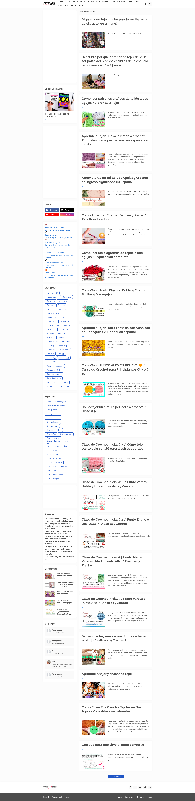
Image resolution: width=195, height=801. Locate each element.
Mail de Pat (52, 342)
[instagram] (150, 787)
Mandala (67, 342)
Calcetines (64, 309)
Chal (64, 317)
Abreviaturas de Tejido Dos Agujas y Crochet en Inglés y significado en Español (115, 180)
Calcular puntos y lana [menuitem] (98, 2)
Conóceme (129, 797)
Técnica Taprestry (53, 471)
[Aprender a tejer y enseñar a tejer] (93, 690)
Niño (61, 354)
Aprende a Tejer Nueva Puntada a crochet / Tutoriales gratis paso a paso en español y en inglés (116, 140)
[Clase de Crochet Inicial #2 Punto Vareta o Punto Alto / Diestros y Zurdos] (93, 619)
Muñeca (51, 350)
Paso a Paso (50, 273)
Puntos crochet (53, 370)
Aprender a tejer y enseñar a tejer (107, 674)
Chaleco (51, 321)
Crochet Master (52, 426)
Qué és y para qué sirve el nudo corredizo (113, 745)
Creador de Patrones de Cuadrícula (57, 115)
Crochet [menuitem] (62, 6)
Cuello (67, 325)
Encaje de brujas (53, 446)
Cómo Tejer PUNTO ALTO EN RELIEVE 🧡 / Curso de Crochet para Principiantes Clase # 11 (115, 369)
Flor (61, 333)
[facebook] (130, 787)
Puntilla (51, 362)
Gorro (50, 338)
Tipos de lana (65, 466)
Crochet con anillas (54, 430)
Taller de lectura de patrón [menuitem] (70, 2)
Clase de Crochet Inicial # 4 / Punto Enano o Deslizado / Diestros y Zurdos (115, 521)
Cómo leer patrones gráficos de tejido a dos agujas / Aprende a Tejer (115, 101)
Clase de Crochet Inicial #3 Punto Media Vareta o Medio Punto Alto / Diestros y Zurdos (112, 561)
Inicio (120, 797)
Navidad (64, 350)
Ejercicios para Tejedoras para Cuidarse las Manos (64, 612)
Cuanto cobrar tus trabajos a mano (57, 442)
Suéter (51, 382)
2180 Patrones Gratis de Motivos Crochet (65, 575)
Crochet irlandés (66, 434)
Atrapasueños (53, 297)
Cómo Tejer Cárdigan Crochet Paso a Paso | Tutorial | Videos (65, 585)
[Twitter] (135, 787)
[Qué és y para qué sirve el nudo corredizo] (93, 761)
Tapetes (63, 382)
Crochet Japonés (53, 422)
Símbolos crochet (53, 454)
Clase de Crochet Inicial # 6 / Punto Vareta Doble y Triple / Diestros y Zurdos (114, 484)
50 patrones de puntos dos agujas (64, 602)
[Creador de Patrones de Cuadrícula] (59, 101)
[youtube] (140, 787)
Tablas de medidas (54, 458)
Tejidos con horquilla (54, 462)
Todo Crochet (50, 235)
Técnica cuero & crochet (56, 475)
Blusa (51, 301)
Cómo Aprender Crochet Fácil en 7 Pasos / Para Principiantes (114, 217)
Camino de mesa (54, 313)
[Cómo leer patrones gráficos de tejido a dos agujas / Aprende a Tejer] (93, 119)
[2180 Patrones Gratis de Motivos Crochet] (50, 576)
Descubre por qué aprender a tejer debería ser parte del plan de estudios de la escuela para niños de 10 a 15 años (115, 61)
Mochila (63, 346)
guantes (64, 386)
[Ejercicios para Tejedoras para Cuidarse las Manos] (50, 612)
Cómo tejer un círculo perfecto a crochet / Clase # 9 (114, 409)
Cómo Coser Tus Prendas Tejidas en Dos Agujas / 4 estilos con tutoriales (112, 709)
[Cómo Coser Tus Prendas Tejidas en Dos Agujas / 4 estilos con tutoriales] (93, 727)
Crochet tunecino (53, 438)
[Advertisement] (59, 46)
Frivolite (66, 446)
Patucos (51, 358)
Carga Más (115, 776)
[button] (145, 4)
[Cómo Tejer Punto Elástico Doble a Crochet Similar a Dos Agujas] (93, 311)
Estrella (64, 329)
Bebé (67, 297)
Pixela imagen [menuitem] (135, 2)
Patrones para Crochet (54, 227)
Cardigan (52, 317)
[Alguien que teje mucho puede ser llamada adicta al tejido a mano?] (93, 40)
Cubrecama (53, 325)
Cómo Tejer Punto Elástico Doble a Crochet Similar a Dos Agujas (114, 292)
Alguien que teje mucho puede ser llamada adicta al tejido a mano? (114, 21)
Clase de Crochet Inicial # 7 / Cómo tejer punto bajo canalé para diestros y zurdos (113, 446)
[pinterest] (145, 787)
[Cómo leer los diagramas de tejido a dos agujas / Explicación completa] (93, 273)
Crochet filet (51, 434)
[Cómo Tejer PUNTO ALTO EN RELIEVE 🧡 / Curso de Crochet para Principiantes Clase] (93, 390)
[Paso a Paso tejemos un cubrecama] (50, 594)
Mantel (51, 346)
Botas (61, 305)
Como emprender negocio (56, 402)
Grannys (63, 338)
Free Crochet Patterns (54, 263)
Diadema (51, 329)
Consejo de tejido (53, 410)
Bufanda (51, 309)
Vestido (51, 386)
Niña (50, 354)
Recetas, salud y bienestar (56, 253)
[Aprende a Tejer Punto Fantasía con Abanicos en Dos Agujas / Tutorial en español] (93, 348)
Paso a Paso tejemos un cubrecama (65, 593)
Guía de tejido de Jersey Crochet (58, 237)
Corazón (64, 321)
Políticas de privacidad (143, 797)
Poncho (64, 358)
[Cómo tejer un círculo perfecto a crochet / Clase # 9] (93, 427)
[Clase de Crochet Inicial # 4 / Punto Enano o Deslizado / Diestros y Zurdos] (93, 540)
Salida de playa (54, 378)
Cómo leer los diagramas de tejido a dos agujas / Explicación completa (112, 255)
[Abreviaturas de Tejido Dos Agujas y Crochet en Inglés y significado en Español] (93, 198)
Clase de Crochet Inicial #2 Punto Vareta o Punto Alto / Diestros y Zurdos (113, 601)
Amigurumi (52, 293)
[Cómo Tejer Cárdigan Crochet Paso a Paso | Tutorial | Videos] (50, 585)
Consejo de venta (53, 414)
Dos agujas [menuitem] (76, 6)
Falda (50, 333)
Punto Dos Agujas (55, 366)
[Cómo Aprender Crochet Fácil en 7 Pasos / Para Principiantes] (93, 236)
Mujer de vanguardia (53, 242)
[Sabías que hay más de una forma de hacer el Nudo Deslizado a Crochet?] (93, 657)
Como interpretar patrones (56, 406)
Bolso (50, 305)
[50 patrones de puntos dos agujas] (50, 603)
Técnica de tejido (53, 479)
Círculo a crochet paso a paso (57, 230)
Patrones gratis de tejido (61, 797)
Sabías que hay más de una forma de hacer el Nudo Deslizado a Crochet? (114, 638)
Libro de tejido (52, 450)
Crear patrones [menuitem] (119, 2)
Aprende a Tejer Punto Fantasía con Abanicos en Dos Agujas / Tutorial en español (116, 330)
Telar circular (51, 466)
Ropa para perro (54, 374)
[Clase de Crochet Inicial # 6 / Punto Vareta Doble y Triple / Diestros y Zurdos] (93, 502)
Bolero (63, 301)
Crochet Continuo (53, 418)
